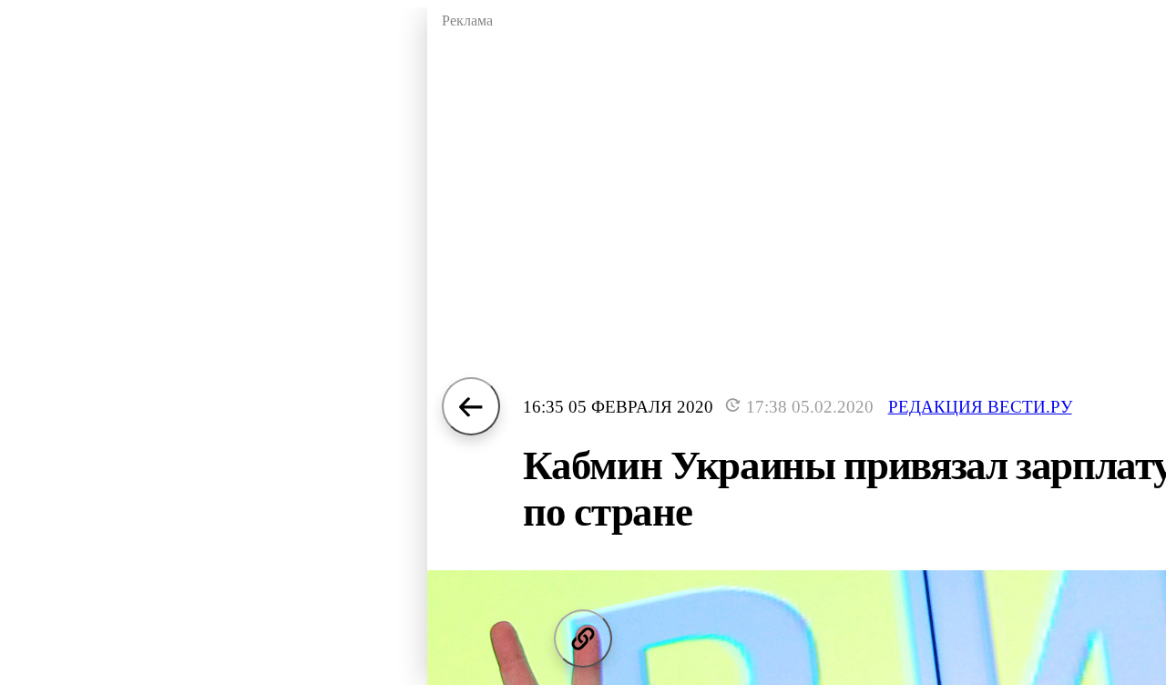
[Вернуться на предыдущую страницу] (471, 406)
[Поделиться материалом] (583, 638)
